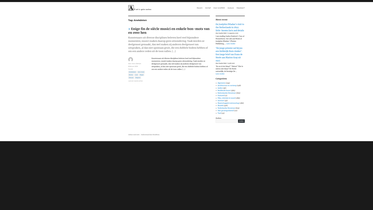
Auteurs (231, 8)
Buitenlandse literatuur (227, 93)
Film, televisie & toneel (226, 98)
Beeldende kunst (224, 90)
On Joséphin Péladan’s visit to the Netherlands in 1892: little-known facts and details (230, 27)
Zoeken (218, 118)
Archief (208, 8)
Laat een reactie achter (135, 81)
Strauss (131, 77)
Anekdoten (132, 72)
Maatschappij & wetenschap (228, 103)
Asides (220, 88)
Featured (221, 95)
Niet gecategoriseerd (226, 111)
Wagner (137, 77)
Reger (142, 75)
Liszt (136, 75)
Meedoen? (241, 8)
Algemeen (221, 83)
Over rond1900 (219, 8)
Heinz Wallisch (136, 63)
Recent (200, 8)
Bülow (131, 75)
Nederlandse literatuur (226, 108)
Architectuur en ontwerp (227, 85)
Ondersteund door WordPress (150, 135)
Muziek (130, 69)
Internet (221, 101)
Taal (219, 113)
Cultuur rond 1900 (133, 135)
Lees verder (230, 44)
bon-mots (141, 72)
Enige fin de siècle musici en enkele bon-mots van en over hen (169, 31)
